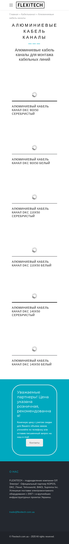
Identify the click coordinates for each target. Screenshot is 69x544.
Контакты (34, 442)
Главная (13, 14)
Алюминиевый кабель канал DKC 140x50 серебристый (30, 311)
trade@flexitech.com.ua (21, 512)
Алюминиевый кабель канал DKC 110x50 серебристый (30, 212)
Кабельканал (28, 14)
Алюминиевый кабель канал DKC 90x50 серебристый (30, 110)
